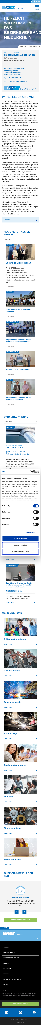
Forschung (7, 968)
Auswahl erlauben (20, 545)
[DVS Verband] (12, 7)
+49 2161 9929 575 (14, 78)
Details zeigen (30, 532)
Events (5, 984)
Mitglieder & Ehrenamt (11, 958)
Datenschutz (25, 1019)
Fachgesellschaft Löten (12, 979)
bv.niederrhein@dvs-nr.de (17, 81)
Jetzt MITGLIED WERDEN (20, 1004)
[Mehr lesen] (20, 628)
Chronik (7, 220)
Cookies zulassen (20, 538)
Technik (6, 974)
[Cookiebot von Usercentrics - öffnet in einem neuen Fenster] (30, 471)
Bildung (6, 963)
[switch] (36, 512)
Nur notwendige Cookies (20, 551)
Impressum (14, 1019)
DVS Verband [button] (6, 938)
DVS (4, 990)
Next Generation (9, 952)
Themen (6, 947)
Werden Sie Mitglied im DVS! (20, 920)
